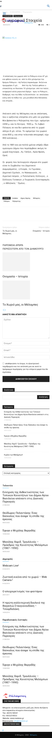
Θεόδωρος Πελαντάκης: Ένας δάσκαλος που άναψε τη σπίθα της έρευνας (26, 426)
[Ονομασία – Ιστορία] (26, 261)
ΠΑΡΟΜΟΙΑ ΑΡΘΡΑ (13, 245)
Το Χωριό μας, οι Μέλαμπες (10, 232)
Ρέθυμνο (7, 201)
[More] (28, 30)
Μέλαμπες (36, 198)
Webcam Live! (11, 565)
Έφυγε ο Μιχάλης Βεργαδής (15, 436)
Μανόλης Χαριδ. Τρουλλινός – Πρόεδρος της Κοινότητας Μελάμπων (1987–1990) (22, 445)
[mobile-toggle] (4, 13)
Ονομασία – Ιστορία (41, 231)
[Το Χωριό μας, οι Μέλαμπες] (26, 290)
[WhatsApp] (22, 30)
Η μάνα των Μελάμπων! (13, 455)
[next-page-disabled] (5, 310)
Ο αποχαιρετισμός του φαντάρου (22, 591)
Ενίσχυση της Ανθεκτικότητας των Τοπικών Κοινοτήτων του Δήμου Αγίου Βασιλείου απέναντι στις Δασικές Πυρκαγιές (26, 414)
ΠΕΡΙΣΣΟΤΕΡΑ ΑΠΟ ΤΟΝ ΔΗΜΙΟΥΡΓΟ (23, 248)
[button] (48, 6)
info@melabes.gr (21, 721)
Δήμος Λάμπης (25, 198)
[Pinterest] (16, 30)
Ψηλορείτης (16, 201)
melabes (15, 198)
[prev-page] (3, 310)
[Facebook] (0, 6)
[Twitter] (10, 30)
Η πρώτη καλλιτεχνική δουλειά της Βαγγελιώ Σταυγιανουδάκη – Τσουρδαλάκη (24, 605)
